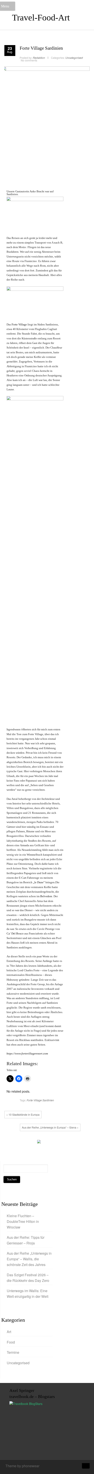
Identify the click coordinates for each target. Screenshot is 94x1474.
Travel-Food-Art (41, 17)
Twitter (16, 1142)
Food (11, 1342)
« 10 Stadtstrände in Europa (23, 1114)
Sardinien (48, 1100)
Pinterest (29, 1142)
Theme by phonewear (22, 1465)
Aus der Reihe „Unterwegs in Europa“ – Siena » (50, 1127)
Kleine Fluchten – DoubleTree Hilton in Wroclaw (23, 1221)
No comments (29, 60)
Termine (13, 1352)
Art (9, 1331)
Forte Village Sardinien (41, 48)
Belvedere (46, 896)
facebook (10, 1142)
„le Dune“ (39, 882)
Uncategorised (74, 57)
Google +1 (23, 1142)
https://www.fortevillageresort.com (27, 1053)
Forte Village (19, 324)
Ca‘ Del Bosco (15, 933)
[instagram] (70, 1466)
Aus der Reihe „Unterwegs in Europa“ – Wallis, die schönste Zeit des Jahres (29, 1259)
